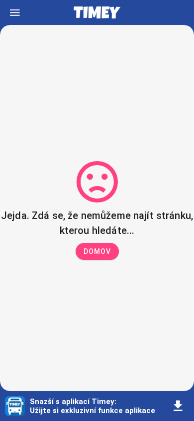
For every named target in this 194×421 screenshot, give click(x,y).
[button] (97, 251)
